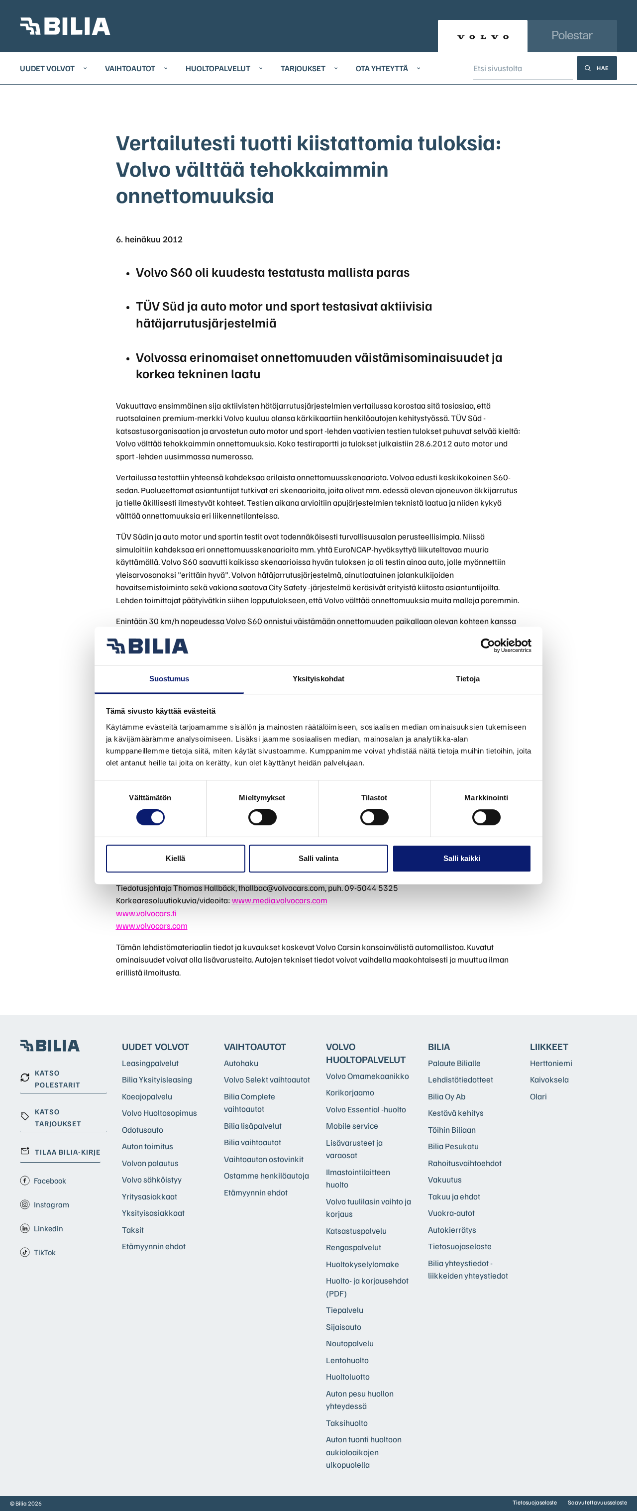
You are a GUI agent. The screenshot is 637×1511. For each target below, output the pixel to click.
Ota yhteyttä (382, 68)
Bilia (439, 1046)
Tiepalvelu (344, 1309)
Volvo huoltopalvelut (366, 1053)
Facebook (50, 1181)
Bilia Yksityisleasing (157, 1079)
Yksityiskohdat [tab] (318, 678)
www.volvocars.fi (146, 913)
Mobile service (352, 1125)
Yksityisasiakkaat (153, 1212)
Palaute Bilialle (454, 1063)
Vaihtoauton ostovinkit (264, 1159)
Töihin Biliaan (452, 1129)
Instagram (51, 1204)
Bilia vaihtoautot (252, 1142)
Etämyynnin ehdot (154, 1246)
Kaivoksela (549, 1079)
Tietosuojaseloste (460, 1246)
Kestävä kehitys (456, 1112)
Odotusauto (142, 1129)
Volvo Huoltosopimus (159, 1112)
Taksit (133, 1229)
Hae (603, 68)
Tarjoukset (303, 68)
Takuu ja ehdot (454, 1196)
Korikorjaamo (350, 1092)
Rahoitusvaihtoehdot (465, 1163)
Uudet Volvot (47, 68)
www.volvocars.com (152, 925)
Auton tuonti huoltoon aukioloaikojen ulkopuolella (364, 1452)
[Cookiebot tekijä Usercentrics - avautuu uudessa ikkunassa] (487, 646)
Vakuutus (445, 1179)
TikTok (45, 1252)
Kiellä (175, 858)
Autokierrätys (452, 1229)
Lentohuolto (347, 1360)
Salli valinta (318, 858)
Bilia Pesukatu (453, 1146)
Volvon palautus (150, 1163)
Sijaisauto (343, 1326)
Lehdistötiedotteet (460, 1079)
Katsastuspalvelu (356, 1230)
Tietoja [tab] (468, 678)
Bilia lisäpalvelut (253, 1125)
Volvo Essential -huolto (366, 1109)
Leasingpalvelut (150, 1063)
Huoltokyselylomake (362, 1264)
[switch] (262, 817)
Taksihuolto (347, 1422)
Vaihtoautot (130, 68)
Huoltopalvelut (218, 68)
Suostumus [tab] (169, 678)
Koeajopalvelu (147, 1096)
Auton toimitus (147, 1146)
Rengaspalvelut (353, 1247)
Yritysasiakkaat (149, 1196)
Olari (538, 1096)
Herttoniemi (551, 1063)
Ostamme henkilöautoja (266, 1175)
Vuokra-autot (451, 1212)
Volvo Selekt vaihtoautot (267, 1079)
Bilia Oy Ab (446, 1096)
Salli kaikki (461, 858)
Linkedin (48, 1228)
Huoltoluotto (348, 1376)
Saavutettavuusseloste (597, 1502)
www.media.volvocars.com (279, 900)
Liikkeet (549, 1046)
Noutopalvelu (350, 1343)
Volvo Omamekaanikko (367, 1076)
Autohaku (241, 1063)
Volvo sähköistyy (152, 1179)
